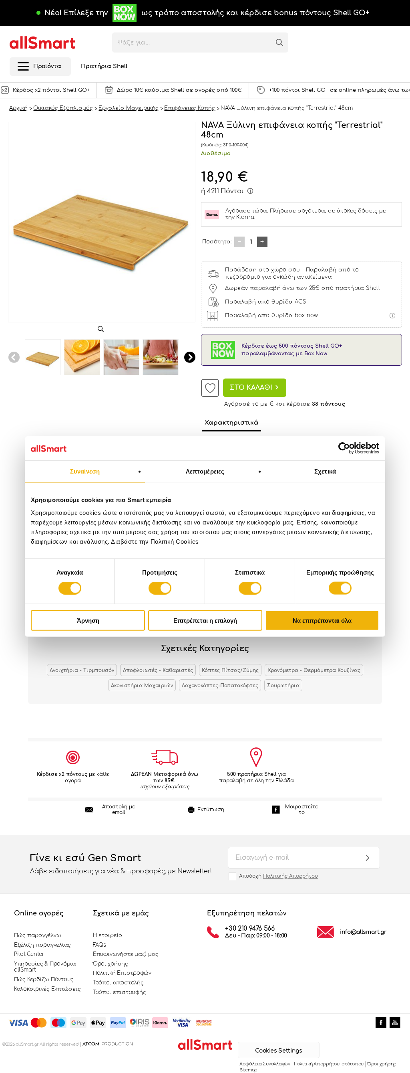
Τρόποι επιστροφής (119, 992)
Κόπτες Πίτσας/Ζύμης (230, 670)
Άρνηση (88, 620)
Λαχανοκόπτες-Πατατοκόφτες (220, 685)
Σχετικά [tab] (325, 471)
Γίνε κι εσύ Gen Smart (121, 864)
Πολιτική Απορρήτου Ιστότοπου (329, 1064)
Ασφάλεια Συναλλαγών (264, 1064)
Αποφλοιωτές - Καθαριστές (158, 670)
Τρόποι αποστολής (118, 983)
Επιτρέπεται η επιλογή (205, 620)
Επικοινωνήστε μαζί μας (126, 954)
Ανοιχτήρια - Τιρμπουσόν (82, 670)
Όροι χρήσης (110, 964)
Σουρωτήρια (283, 685)
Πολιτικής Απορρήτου (290, 876)
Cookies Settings (278, 1051)
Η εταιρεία (108, 935)
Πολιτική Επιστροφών (122, 973)
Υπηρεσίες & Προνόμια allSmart (45, 967)
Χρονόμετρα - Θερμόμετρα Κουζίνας (313, 670)
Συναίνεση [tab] (85, 471)
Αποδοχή (278, 876)
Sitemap (248, 1070)
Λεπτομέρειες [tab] (205, 471)
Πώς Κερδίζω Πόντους (44, 979)
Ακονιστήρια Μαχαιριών (142, 685)
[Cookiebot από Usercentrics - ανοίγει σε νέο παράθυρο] (344, 448)
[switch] (160, 588)
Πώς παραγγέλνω (37, 935)
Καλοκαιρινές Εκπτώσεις (47, 989)
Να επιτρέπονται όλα (322, 620)
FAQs (99, 945)
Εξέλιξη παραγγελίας (42, 945)
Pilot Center (29, 954)
